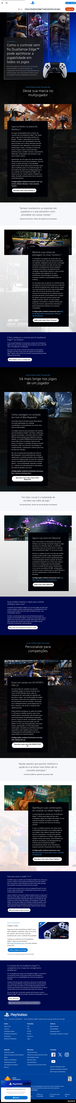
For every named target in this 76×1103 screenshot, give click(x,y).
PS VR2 (29, 1031)
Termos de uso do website (55, 1095)
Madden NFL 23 (20, 739)
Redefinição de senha (10, 1062)
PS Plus (29, 1034)
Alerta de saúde (31, 1060)
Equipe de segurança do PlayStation (14, 1055)
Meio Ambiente (54, 1026)
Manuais (6, 1067)
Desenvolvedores (32, 1062)
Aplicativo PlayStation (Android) (58, 1069)
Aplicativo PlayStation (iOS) (57, 1067)
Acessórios (30, 1036)
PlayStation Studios (9, 1031)
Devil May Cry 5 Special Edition (47, 580)
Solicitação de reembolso (11, 1065)
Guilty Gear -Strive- (51, 852)
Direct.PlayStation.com (17, 943)
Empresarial (7, 1036)
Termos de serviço (32, 1052)
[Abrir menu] (2, 3)
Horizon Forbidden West (23, 473)
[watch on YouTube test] (63, 936)
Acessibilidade (54, 1029)
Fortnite (14, 186)
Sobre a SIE (7, 1026)
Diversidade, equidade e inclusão (59, 1034)
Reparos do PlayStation (10, 1060)
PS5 (28, 1026)
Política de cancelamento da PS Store (37, 1055)
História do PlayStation (10, 1039)
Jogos (28, 1039)
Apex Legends (34, 184)
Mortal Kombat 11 (38, 852)
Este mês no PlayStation (15, 1019)
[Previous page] (19, 9)
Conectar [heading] (53, 1050)
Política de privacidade (40, 1095)
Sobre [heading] (6, 1024)
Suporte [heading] (7, 1050)
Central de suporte (9, 1052)
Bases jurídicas (30, 1095)
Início (5, 1019)
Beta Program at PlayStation (57, 1071)
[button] (24, 190)
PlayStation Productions (10, 1034)
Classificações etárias (33, 1057)
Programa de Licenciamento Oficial (36, 1065)
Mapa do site (67, 1095)
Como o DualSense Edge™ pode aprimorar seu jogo (42, 9)
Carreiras (6, 1029)
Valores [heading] (52, 1024)
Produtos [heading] (30, 1024)
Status (6, 1057)
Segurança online (55, 1031)
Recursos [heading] (30, 1050)
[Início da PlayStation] (32, 3)
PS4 (28, 1029)
